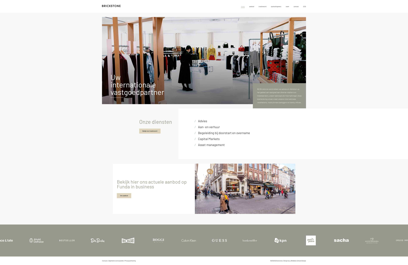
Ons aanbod (124, 195)
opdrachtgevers (276, 6)
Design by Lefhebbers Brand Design (294, 261)
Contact (104, 261)
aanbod (251, 6)
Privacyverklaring (130, 261)
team (287, 6)
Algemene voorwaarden (115, 261)
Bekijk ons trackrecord (149, 131)
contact (296, 6)
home (243, 6)
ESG (304, 6)
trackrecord (262, 6)
